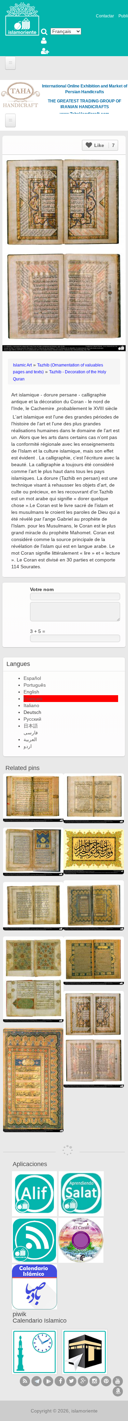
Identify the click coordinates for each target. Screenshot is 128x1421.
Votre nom (42, 589)
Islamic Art (22, 365)
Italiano (31, 705)
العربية (30, 739)
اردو (28, 746)
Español (32, 678)
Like (104, 145)
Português (35, 685)
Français (33, 698)
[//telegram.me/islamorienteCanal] (36, 1381)
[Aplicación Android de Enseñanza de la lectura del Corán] (34, 1193)
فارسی (31, 732)
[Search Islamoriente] (44, 32)
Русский (32, 719)
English (31, 692)
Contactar (105, 16)
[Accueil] (22, 18)
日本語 (31, 726)
